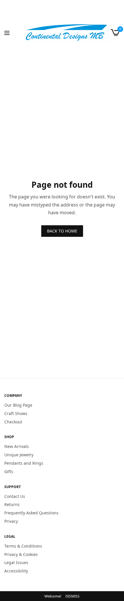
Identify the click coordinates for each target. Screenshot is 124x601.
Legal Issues (16, 562)
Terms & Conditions (23, 546)
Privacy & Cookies (21, 554)
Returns (12, 504)
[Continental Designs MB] (69, 33)
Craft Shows (15, 413)
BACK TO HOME (62, 231)
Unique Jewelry (18, 454)
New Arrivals (16, 446)
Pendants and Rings (23, 463)
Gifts (8, 471)
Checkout (13, 421)
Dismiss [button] (72, 596)
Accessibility (16, 571)
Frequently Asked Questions (31, 513)
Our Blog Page (18, 405)
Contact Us (14, 496)
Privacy (11, 521)
